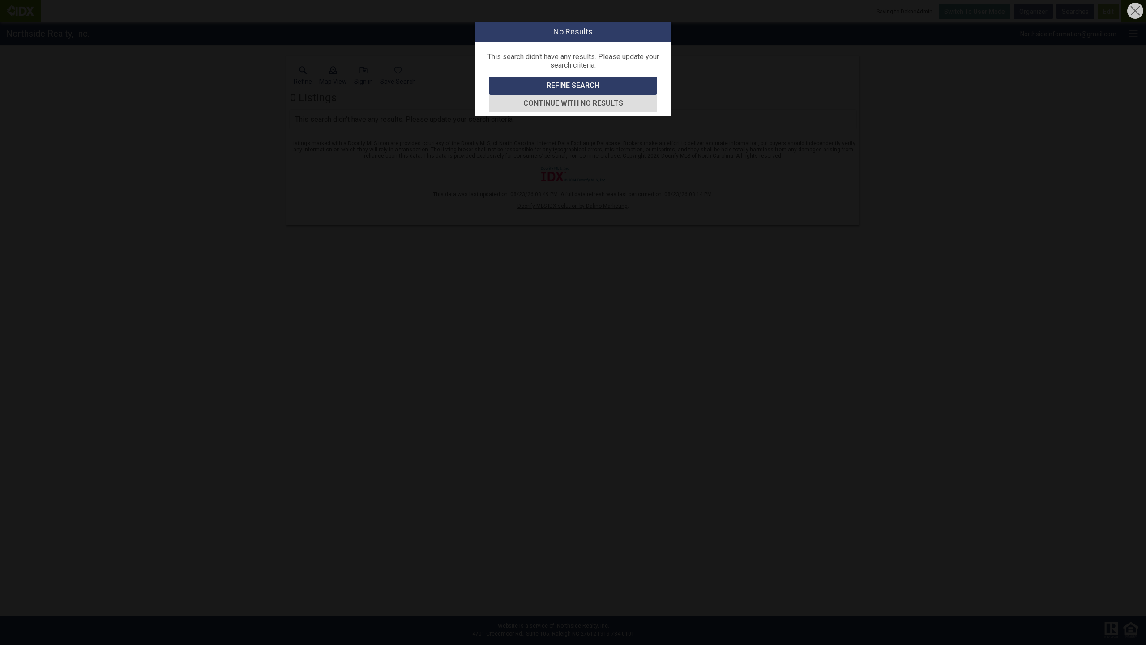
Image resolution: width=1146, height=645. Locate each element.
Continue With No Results (573, 103)
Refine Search (573, 85)
